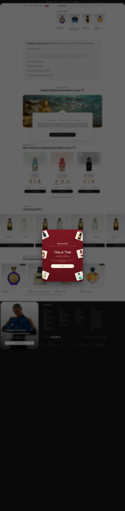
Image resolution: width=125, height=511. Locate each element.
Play (62, 266)
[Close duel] (80, 231)
